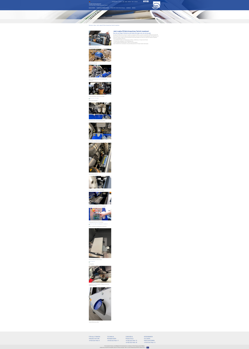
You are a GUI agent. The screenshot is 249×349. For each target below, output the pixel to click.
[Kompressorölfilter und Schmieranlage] (100, 94)
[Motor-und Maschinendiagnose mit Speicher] (98, 224)
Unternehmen (115, 1)
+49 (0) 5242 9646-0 (92, 5)
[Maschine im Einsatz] (100, 61)
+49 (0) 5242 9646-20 (131, 342)
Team (133, 1)
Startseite (91, 25)
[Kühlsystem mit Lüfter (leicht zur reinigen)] (100, 204)
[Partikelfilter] (92, 262)
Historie (120, 1)
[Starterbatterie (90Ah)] (100, 172)
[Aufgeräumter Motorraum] (100, 45)
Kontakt (136, 1)
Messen (129, 1)
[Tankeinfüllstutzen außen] (100, 320)
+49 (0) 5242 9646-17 (113, 340)
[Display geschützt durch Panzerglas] (100, 220)
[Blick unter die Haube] (94, 99)
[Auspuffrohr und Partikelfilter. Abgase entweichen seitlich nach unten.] (100, 282)
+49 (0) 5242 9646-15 (131, 340)
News (126, 1)
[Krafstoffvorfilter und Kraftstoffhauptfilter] (100, 119)
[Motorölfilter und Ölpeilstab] (100, 139)
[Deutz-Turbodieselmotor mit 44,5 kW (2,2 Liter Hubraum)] (100, 77)
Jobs (123, 1)
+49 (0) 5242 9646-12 (149, 342)
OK (147, 347)
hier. (145, 347)
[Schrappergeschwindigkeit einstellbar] (100, 188)
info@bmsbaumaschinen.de (101, 5)
